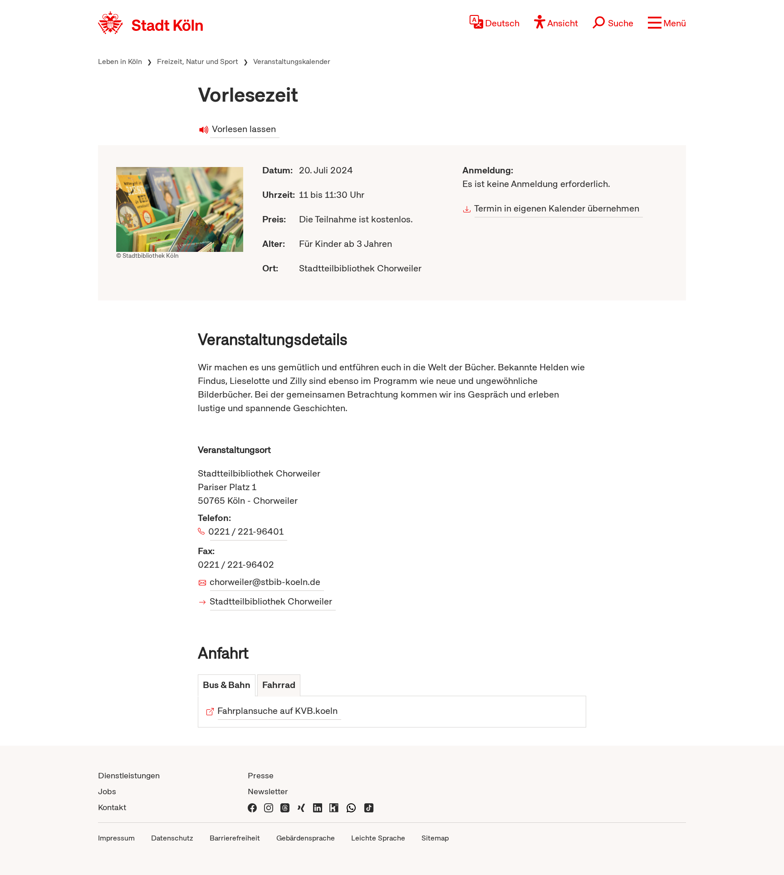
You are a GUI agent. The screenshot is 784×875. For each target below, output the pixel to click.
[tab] (226, 685)
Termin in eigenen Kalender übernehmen (557, 208)
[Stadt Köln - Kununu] (333, 807)
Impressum (116, 838)
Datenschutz (172, 838)
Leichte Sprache (378, 838)
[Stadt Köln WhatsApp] (351, 807)
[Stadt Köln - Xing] (301, 807)
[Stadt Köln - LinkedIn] (317, 807)
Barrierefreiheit (235, 838)
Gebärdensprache (305, 838)
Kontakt (112, 807)
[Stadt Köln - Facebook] (252, 807)
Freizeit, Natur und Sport (197, 61)
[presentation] (226, 685)
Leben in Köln (120, 61)
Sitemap (435, 838)
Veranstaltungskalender (291, 61)
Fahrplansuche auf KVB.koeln (278, 711)
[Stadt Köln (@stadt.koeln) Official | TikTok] (369, 807)
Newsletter (268, 791)
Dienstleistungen (129, 775)
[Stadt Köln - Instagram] (268, 807)
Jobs (107, 791)
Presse (261, 775)
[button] (667, 22)
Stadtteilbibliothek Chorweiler (271, 601)
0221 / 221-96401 (247, 531)
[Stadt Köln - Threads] (284, 807)
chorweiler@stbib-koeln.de (265, 582)
